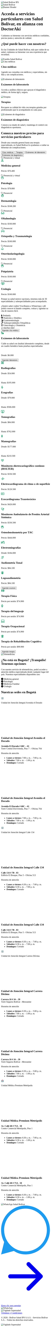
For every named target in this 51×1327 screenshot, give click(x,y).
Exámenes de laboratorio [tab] (35, 152)
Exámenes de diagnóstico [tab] (12, 155)
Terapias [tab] (19, 152)
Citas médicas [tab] (7, 152)
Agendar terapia (8, 652)
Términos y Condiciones (11, 1313)
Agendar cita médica (10, 330)
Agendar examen (9, 588)
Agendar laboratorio (9, 360)
